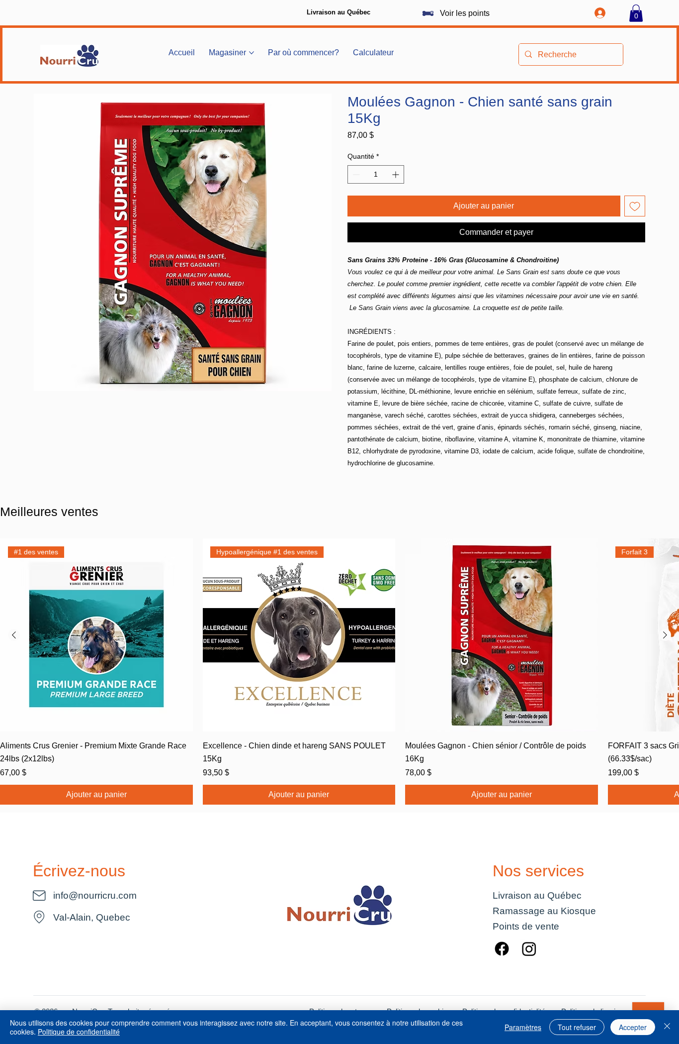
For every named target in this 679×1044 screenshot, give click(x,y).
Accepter (633, 1027)
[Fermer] (667, 1027)
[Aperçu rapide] (501, 634)
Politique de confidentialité (79, 1032)
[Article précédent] (14, 635)
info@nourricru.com (95, 895)
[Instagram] (529, 949)
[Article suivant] (665, 635)
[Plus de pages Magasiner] (251, 52)
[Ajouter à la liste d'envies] (634, 206)
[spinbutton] (375, 174)
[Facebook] (502, 949)
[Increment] (396, 174)
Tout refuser (577, 1027)
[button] (636, 13)
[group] (339, 671)
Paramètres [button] (523, 1027)
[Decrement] (355, 174)
